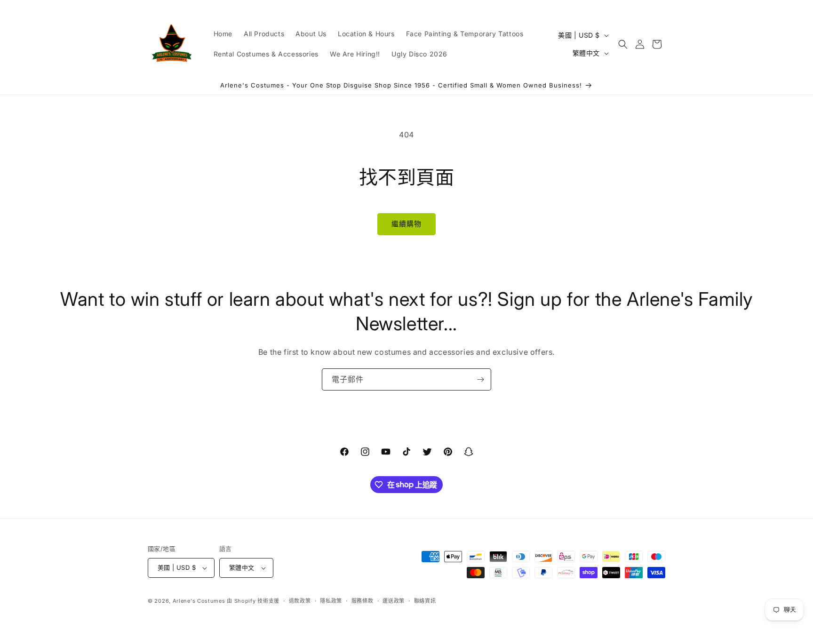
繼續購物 (406, 223)
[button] (623, 44)
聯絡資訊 (425, 601)
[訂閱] (480, 379)
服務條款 (362, 601)
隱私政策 (331, 601)
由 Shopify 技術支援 (253, 601)
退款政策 (300, 601)
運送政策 (394, 601)
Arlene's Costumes (199, 601)
